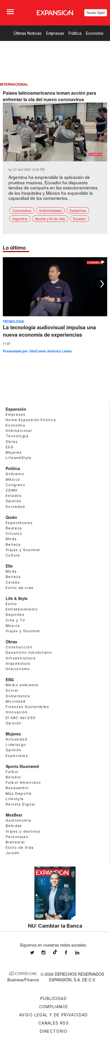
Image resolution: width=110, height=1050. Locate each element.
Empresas (55, 33)
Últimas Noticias (28, 33)
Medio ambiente (22, 685)
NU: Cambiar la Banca (55, 926)
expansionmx (36, 952)
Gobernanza (18, 696)
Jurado (12, 853)
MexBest (14, 815)
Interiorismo (18, 669)
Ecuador (79, 218)
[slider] (55, 157)
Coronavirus (21, 210)
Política (75, 33)
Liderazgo (16, 744)
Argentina (19, 218)
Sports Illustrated (22, 766)
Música (13, 625)
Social (12, 690)
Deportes (15, 614)
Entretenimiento (22, 609)
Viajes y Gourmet (23, 550)
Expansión (16, 409)
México (13, 479)
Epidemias (78, 210)
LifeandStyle (19, 458)
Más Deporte (19, 793)
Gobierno (15, 474)
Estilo (11, 604)
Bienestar (15, 842)
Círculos (14, 533)
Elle (9, 566)
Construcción (19, 647)
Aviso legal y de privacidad (53, 1014)
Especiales (17, 756)
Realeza (14, 528)
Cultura (13, 555)
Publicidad (53, 998)
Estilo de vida (20, 588)
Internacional (19, 430)
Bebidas (14, 826)
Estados (14, 495)
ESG (10, 447)
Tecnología (13, 321)
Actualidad (16, 739)
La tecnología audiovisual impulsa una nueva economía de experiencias (49, 331)
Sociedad (15, 507)
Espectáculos (19, 523)
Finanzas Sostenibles (27, 707)
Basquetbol (17, 788)
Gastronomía (18, 820)
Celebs (13, 582)
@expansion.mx (55, 952)
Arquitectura (18, 663)
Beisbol (13, 777)
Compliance (53, 1006)
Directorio (53, 1031)
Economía (95, 33)
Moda (11, 539)
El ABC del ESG (21, 718)
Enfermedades (50, 210)
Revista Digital (96, 13)
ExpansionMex (70, 952)
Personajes (17, 837)
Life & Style (17, 598)
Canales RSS (53, 1023)
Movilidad (16, 701)
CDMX (12, 490)
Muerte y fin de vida (50, 218)
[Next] (101, 284)
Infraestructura (21, 658)
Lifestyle (15, 799)
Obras (12, 442)
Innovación (17, 712)
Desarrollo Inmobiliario (29, 652)
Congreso (15, 485)
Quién (11, 517)
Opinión (13, 501)
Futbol (12, 772)
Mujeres (14, 452)
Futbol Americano (23, 782)
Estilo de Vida (20, 847)
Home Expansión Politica (31, 420)
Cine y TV (15, 620)
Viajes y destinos (23, 831)
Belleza (13, 544)
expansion (81, 952)
